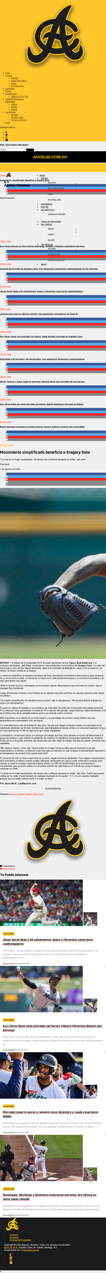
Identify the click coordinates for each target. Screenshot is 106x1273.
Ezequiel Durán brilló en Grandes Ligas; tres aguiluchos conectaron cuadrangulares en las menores (49, 268)
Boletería (14, 1237)
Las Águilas (11, 112)
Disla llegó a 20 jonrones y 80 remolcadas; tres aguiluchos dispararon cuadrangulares (42, 359)
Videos (14, 104)
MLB (41, 794)
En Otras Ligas (17, 86)
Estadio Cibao (17, 117)
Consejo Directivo (18, 120)
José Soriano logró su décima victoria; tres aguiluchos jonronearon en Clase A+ (39, 314)
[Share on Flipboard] (56, 279)
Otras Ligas (5, 241)
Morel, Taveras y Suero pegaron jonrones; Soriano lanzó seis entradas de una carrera (42, 381)
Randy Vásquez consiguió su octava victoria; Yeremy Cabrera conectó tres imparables (42, 426)
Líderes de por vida (19, 96)
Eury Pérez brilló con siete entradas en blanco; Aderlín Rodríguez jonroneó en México (42, 404)
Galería (14, 109)
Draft (8, 122)
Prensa (9, 75)
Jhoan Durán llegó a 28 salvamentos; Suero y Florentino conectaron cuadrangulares (41, 291)
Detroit (21, 794)
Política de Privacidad (20, 1240)
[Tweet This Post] (56, 276)
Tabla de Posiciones (15, 99)
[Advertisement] (53, 218)
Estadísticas (11, 93)
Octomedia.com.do (30, 1250)
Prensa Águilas (8, 963)
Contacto (14, 1234)
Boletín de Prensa (19, 80)
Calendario (10, 88)
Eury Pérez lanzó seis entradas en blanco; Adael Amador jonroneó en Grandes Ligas (41, 336)
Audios (14, 107)
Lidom (13, 83)
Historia (14, 114)
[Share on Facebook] (56, 274)
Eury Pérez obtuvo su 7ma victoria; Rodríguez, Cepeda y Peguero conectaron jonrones (42, 246)
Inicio (8, 73)
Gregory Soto (31, 794)
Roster (8, 91)
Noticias (14, 78)
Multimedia (10, 101)
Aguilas (13, 794)
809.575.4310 (10, 1247)
